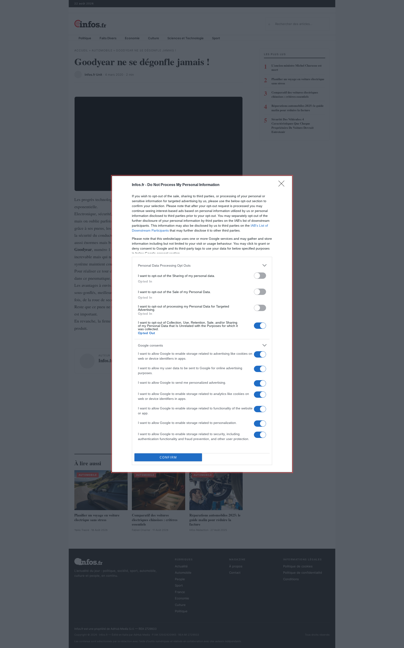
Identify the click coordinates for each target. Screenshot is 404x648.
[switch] (260, 275)
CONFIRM (168, 457)
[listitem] (202, 265)
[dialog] (202, 324)
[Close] (282, 185)
